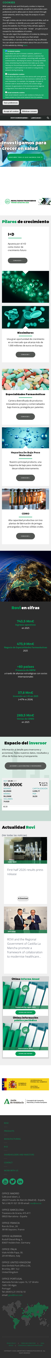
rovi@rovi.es (35, 1203)
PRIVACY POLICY (11, 1343)
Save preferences (11, 103)
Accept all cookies (11, 111)
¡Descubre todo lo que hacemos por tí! (25, 157)
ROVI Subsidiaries (19, 118)
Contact (8, 1162)
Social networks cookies (16, 93)
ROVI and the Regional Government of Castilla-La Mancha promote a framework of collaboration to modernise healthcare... (24, 947)
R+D (6, 1146)
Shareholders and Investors (19, 1154)
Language (36, 118)
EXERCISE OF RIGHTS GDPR (34, 1345)
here (25, 45)
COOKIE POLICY (22, 1345)
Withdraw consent (29, 111)
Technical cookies (13, 51)
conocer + (17, 260)
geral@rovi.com (15, 1295)
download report (25, 1012)
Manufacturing (12, 1139)
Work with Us (11, 1170)
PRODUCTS (9, 1131)
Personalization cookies (15, 74)
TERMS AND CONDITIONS (28, 1343)
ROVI (6, 1123)
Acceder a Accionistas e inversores (25, 766)
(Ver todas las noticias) (14, 835)
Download (24, 898)
